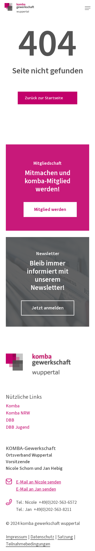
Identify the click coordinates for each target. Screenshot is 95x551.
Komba (13, 406)
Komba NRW (18, 413)
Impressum (16, 537)
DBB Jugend (17, 427)
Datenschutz (42, 537)
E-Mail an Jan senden (36, 489)
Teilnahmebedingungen (28, 544)
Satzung (65, 537)
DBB (10, 420)
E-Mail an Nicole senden (38, 482)
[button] (87, 8)
